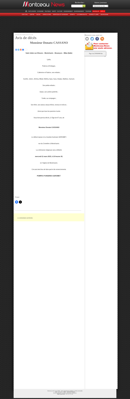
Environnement (79, 11)
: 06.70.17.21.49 (65, 394)
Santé (54, 11)
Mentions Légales (57, 392)
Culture (59, 11)
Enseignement (68, 11)
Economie (40, 11)
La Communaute (82, 14)
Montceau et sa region (60, 14)
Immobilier (96, 11)
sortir (32, 14)
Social (38, 14)
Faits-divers (32, 11)
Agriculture (47, 14)
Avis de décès (25, 38)
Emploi (102, 11)
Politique (48, 11)
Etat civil (25, 14)
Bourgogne (104, 14)
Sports (72, 14)
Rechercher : (80, 2)
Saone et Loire (93, 14)
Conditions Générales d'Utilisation (69, 392)
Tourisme (88, 11)
